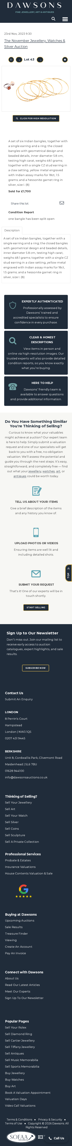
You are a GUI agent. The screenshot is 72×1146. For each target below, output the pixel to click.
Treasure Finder (16, 933)
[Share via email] (62, 203)
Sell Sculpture (15, 835)
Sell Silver (12, 822)
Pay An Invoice (15, 953)
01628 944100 (14, 770)
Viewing (11, 940)
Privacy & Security (50, 1119)
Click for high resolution (37, 118)
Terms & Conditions (19, 1119)
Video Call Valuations (20, 1105)
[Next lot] (40, 60)
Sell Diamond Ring (18, 1034)
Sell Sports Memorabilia (22, 1066)
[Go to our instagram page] (55, 203)
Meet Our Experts (17, 991)
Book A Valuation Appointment (28, 1092)
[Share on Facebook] (34, 203)
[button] (56, 1138)
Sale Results (14, 927)
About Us (12, 978)
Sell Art (10, 809)
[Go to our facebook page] (8, 1010)
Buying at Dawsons (21, 914)
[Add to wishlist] (65, 60)
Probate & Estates (18, 860)
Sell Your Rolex (15, 1027)
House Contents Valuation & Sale (29, 873)
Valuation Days (16, 1099)
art (58, 471)
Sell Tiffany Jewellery (20, 1047)
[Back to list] (11, 60)
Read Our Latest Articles (22, 985)
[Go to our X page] (15, 1010)
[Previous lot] (19, 60)
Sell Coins (12, 828)
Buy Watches (14, 1079)
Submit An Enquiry (19, 699)
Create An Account (18, 946)
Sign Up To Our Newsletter (24, 998)
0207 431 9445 (15, 738)
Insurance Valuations (20, 867)
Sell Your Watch (16, 815)
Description (12, 230)
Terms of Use (13, 1123)
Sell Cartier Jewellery (20, 1040)
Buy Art (10, 1086)
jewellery (34, 471)
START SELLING (36, 607)
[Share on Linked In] (48, 203)
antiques (20, 476)
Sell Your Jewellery (18, 802)
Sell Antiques (14, 1053)
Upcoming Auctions (19, 920)
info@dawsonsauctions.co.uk (26, 777)
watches (49, 471)
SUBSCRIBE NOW (35, 668)
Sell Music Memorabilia (21, 1060)
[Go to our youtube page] (29, 1010)
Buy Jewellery (15, 1073)
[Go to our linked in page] (22, 1010)
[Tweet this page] (41, 203)
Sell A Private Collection (22, 841)
